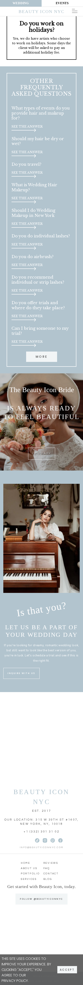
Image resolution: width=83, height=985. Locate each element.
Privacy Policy (15, 980)
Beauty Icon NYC (41, 11)
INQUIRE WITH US (21, 673)
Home (25, 863)
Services (29, 879)
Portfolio (30, 873)
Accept (67, 970)
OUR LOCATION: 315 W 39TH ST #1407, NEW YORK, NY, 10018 (41, 822)
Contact (51, 873)
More (42, 356)
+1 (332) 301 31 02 (41, 831)
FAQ (46, 868)
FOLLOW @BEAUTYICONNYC (41, 899)
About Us (29, 868)
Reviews (50, 863)
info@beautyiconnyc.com (42, 847)
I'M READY (41, 453)
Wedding (21, 3)
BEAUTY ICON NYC (41, 796)
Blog (47, 879)
